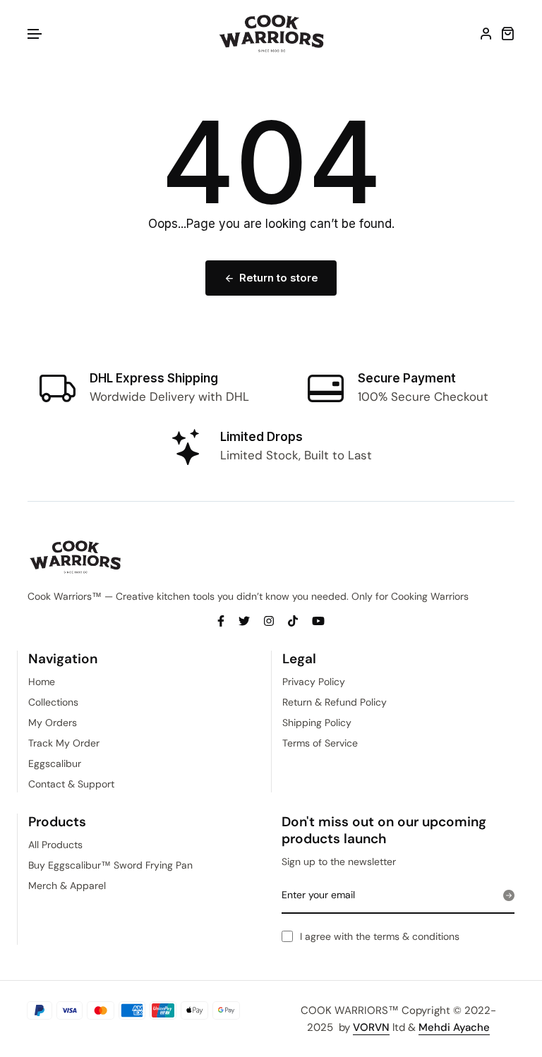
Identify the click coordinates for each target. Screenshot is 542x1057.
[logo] (271, 33)
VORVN (371, 1027)
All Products (55, 844)
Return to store (278, 277)
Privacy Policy (313, 681)
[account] (486, 33)
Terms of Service (320, 743)
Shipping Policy (316, 722)
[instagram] (269, 620)
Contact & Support (71, 784)
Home (41, 681)
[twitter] (244, 620)
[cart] (507, 33)
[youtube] (318, 620)
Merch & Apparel (67, 885)
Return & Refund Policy (334, 702)
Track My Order (64, 743)
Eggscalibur (54, 763)
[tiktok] (293, 620)
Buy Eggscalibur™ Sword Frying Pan (110, 865)
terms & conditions (416, 936)
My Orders (52, 722)
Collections (53, 702)
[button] (35, 34)
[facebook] (220, 620)
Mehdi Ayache (454, 1027)
